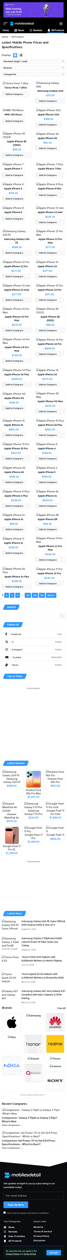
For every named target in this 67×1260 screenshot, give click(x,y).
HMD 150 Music (13, 114)
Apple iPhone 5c (13, 519)
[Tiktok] (33, 665)
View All (61, 1008)
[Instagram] (33, 649)
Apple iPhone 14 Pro (50, 344)
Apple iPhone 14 (47, 374)
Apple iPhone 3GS (48, 114)
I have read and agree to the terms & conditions (27, 1213)
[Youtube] (33, 657)
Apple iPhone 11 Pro (49, 573)
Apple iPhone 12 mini (50, 212)
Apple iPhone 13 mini (16, 289)
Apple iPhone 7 (13, 168)
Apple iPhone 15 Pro (16, 448)
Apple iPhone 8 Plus (49, 188)
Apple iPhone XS (14, 398)
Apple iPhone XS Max (50, 401)
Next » (51, 595)
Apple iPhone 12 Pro (16, 266)
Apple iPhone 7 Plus (49, 168)
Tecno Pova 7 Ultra (15, 87)
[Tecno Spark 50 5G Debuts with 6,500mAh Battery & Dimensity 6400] (10, 978)
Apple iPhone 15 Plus (50, 425)
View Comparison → (12, 1125)
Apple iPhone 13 (47, 266)
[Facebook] (33, 634)
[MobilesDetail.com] (22, 23)
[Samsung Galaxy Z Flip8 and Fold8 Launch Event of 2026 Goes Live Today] (10, 943)
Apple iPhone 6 (47, 448)
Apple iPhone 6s (47, 495)
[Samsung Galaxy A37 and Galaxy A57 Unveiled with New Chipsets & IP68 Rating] (10, 995)
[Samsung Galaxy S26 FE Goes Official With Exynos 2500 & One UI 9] (10, 926)
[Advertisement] (33, 724)
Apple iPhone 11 (13, 542)
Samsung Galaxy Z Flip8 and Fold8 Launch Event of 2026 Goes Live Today (41, 942)
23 (34, 595)
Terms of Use (29, 1254)
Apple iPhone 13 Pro (50, 289)
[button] (53, 1252)
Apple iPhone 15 (13, 425)
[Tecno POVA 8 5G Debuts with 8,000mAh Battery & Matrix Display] (10, 961)
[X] (33, 642)
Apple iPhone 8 (13, 212)
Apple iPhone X (13, 188)
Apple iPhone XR (47, 519)
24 (41, 595)
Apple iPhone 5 (46, 472)
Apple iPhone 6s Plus (16, 576)
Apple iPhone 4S (14, 472)
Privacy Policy (12, 1254)
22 (27, 595)
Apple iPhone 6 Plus (16, 495)
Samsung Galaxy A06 (50, 90)
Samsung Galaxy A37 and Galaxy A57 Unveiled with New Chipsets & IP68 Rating (43, 995)
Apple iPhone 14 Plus (16, 374)
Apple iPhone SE (47, 138)
